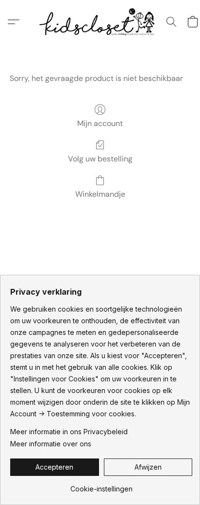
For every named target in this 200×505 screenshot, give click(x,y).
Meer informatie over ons (50, 444)
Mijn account (100, 123)
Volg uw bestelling (100, 159)
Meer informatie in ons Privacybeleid (69, 431)
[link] (101, 485)
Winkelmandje (100, 194)
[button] (100, 22)
